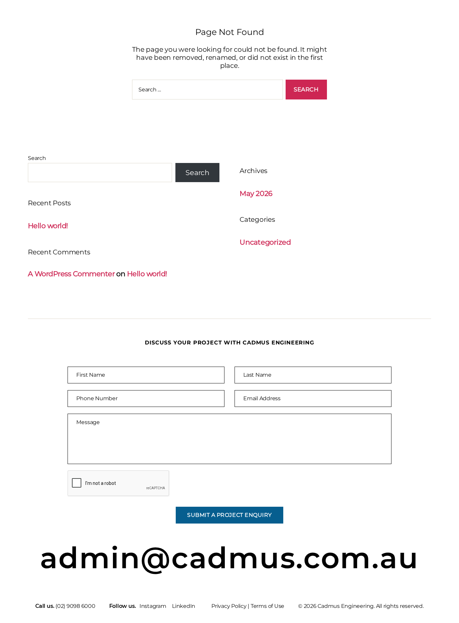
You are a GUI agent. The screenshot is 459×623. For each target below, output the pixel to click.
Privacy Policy (229, 606)
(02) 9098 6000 (75, 606)
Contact (431, 19)
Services (254, 19)
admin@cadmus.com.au (229, 558)
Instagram (152, 606)
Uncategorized (265, 242)
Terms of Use (267, 606)
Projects (297, 19)
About (337, 19)
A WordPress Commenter (71, 273)
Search (37, 158)
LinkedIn (183, 606)
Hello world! (48, 225)
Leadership (382, 19)
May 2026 (256, 193)
